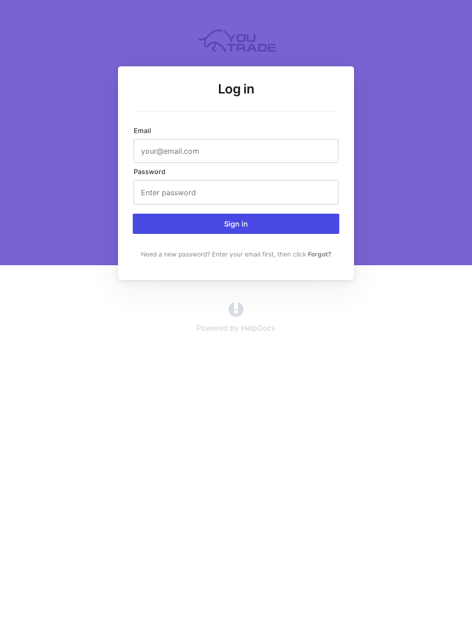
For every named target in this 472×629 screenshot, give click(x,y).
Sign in (236, 223)
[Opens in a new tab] (236, 314)
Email (142, 130)
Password (149, 171)
